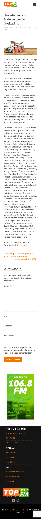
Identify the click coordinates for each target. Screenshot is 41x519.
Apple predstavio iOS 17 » (26, 259)
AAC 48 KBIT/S (11, 452)
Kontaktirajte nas (13, 476)
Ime (6, 316)
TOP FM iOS (10, 438)
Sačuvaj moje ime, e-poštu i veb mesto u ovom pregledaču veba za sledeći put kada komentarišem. (19, 350)
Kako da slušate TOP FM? (16, 433)
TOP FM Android (12, 443)
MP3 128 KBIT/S (12, 462)
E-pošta (8, 325)
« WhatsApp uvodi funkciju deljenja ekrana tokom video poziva (19, 255)
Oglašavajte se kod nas (15, 472)
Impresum (10, 481)
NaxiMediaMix (17, 510)
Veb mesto (9, 335)
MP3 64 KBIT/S (11, 457)
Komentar (9, 286)
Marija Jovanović (23, 27)
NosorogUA (22, 245)
